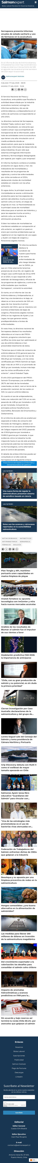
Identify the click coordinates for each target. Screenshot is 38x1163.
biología (17, 545)
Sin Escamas (22, 6)
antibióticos (25, 538)
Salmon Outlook (19, 1064)
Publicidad (19, 1060)
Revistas (15, 6)
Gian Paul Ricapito (19, 1137)
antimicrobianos (9, 538)
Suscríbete (19, 1113)
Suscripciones (19, 1055)
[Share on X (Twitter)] (15, 89)
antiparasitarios (9, 541)
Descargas (19, 1072)
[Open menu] (35, 2)
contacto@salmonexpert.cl (19, 1145)
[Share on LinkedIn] (18, 89)
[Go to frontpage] (16, 2)
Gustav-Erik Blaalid (19, 1128)
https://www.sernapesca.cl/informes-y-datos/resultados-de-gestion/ (19, 464)
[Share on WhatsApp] (25, 89)
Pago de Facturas (19, 1068)
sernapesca (25, 541)
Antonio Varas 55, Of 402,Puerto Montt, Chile (19, 1156)
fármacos (6, 545)
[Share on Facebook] (12, 89)
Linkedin (19, 1076)
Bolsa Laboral (7, 6)
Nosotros (31, 6)
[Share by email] (22, 89)
